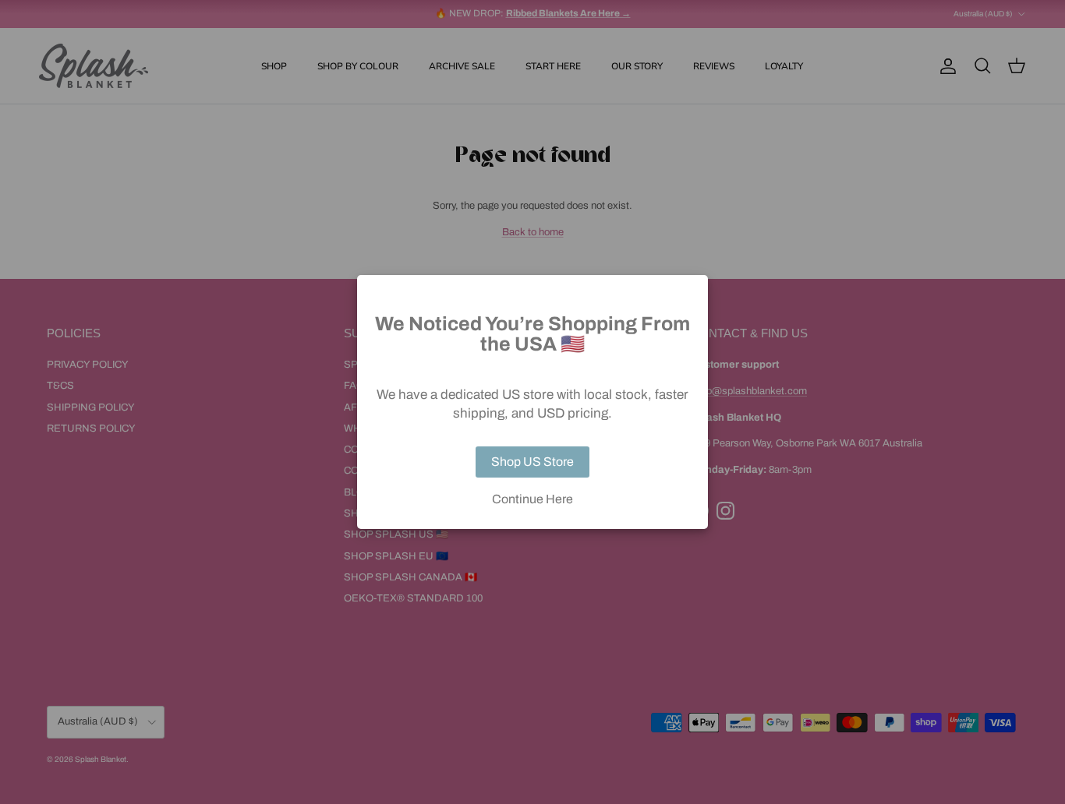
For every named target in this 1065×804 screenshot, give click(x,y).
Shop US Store (532, 461)
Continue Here (532, 499)
